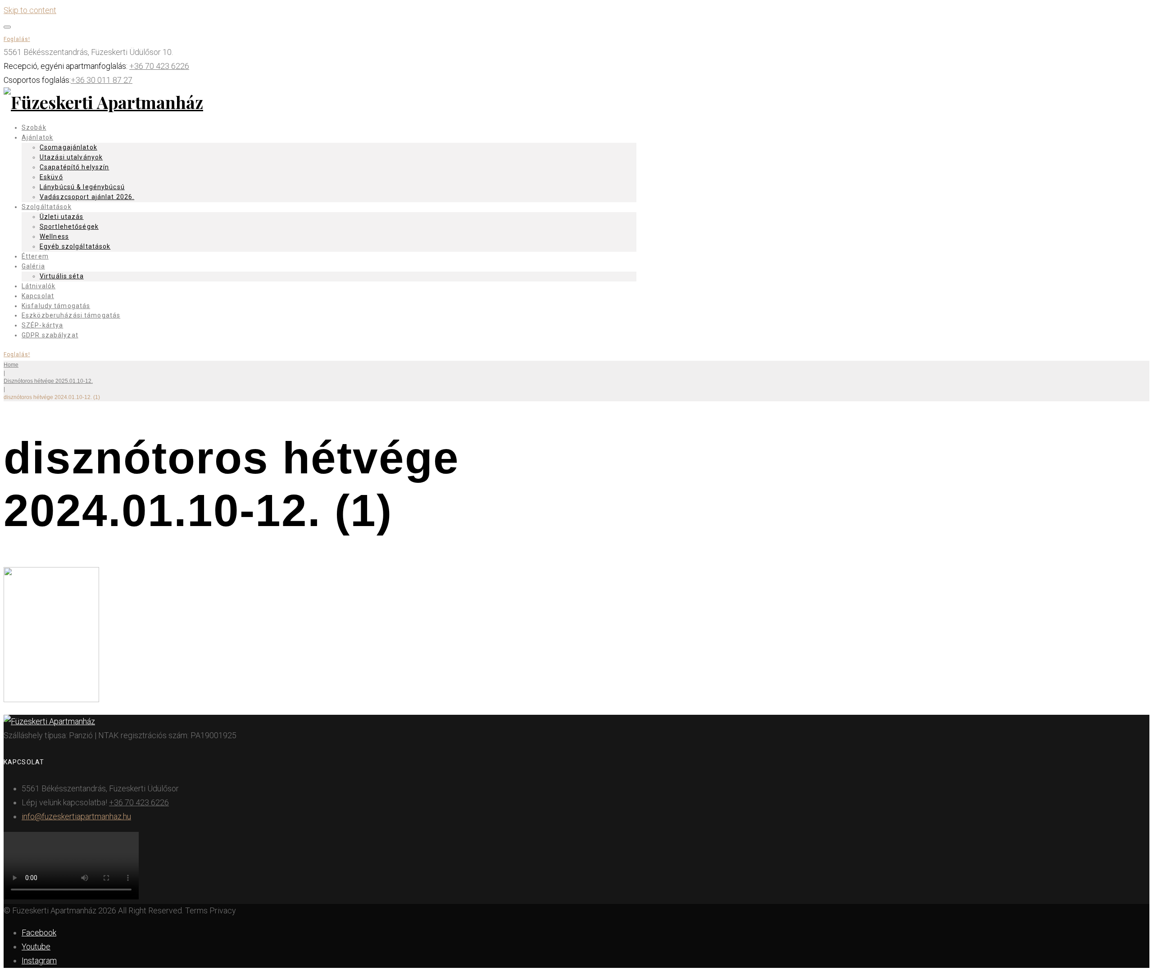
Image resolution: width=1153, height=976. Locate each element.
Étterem (35, 256)
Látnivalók (38, 286)
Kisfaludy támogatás (56, 305)
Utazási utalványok (71, 157)
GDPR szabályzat (50, 335)
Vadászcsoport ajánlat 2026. (87, 196)
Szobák (34, 127)
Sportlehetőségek (69, 226)
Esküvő (51, 177)
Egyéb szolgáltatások (75, 246)
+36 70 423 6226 (159, 66)
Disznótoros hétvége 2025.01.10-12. (48, 381)
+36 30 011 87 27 (101, 80)
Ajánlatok (37, 137)
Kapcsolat (38, 296)
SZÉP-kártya (42, 325)
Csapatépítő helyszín (74, 167)
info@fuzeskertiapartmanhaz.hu (76, 816)
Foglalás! (17, 39)
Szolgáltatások (47, 206)
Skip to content (30, 10)
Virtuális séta (62, 276)
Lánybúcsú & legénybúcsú (82, 187)
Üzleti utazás (62, 216)
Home (11, 365)
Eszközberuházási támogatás (71, 315)
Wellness (54, 236)
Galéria (33, 266)
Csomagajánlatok (68, 147)
